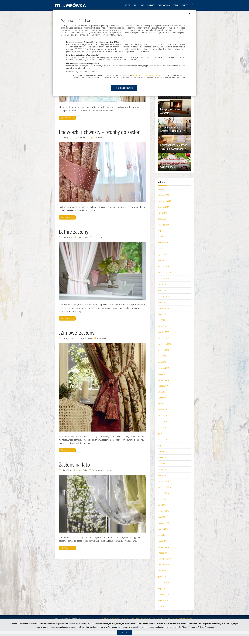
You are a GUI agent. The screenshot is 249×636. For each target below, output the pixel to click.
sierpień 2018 (163, 356)
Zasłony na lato (74, 464)
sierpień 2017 (163, 428)
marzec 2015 (163, 601)
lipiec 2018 (162, 362)
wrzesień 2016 (163, 493)
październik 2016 (164, 487)
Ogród (175, 5)
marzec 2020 (163, 243)
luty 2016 (161, 535)
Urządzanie (139, 5)
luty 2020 (161, 249)
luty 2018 (161, 392)
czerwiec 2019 (163, 296)
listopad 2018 (163, 338)
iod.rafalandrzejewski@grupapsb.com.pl (149, 75)
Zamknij (124, 632)
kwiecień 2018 (163, 380)
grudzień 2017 (163, 404)
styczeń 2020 (163, 255)
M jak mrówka (83, 138)
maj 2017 (161, 445)
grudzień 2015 (163, 547)
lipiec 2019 (162, 290)
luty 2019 (161, 320)
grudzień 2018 (163, 332)
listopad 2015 (163, 553)
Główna (105, 618)
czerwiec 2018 (163, 368)
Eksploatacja (164, 5)
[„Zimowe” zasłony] (102, 387)
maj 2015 (161, 589)
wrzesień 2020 (163, 207)
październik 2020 (164, 201)
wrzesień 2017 (163, 422)
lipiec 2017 (162, 434)
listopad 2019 (163, 267)
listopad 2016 (163, 481)
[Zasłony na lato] (102, 504)
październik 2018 (164, 344)
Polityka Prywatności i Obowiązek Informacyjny (166, 618)
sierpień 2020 (163, 213)
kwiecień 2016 (163, 523)
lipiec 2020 (162, 219)
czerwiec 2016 (163, 511)
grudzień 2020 (163, 189)
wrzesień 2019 (163, 278)
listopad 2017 (163, 410)
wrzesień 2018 (163, 350)
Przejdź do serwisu (124, 88)
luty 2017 (161, 463)
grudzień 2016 (163, 475)
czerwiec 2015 (163, 583)
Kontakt (185, 5)
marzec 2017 (163, 457)
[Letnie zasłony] (102, 271)
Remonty (151, 5)
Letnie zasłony (73, 231)
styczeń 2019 (163, 326)
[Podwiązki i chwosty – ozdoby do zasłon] (102, 172)
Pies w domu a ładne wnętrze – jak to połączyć (173, 129)
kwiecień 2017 (163, 451)
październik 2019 (164, 273)
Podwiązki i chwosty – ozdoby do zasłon (99, 131)
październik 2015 (164, 559)
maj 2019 (161, 302)
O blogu (128, 5)
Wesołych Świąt (168, 166)
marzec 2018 (163, 386)
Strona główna (98, 470)
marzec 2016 (163, 529)
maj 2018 (161, 374)
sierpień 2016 (163, 499)
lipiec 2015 (162, 577)
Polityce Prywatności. (206, 627)
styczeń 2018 (163, 398)
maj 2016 (161, 517)
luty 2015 (161, 607)
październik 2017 (164, 416)
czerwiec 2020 (163, 225)
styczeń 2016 (163, 541)
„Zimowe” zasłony (76, 332)
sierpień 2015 (163, 571)
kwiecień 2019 (163, 308)
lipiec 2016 (162, 505)
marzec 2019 (163, 314)
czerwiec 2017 (163, 440)
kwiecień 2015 (163, 595)
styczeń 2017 (163, 469)
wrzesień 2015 (163, 565)
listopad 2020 (163, 195)
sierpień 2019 (163, 284)
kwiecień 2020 (163, 237)
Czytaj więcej (68, 118)
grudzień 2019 (163, 261)
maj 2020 (161, 231)
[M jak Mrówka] (70, 5)
